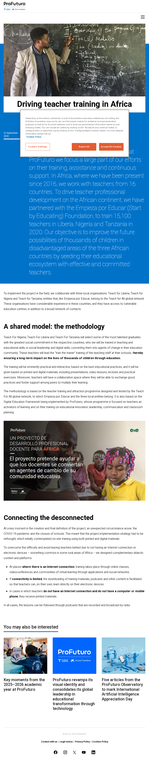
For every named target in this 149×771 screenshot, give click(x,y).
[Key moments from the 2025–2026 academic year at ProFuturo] (25, 655)
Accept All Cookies (111, 146)
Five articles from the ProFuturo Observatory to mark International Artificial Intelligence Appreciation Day (122, 689)
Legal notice (66, 742)
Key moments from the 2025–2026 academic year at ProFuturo (24, 684)
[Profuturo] (14, 6)
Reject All (84, 146)
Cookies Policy (100, 742)
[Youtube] (83, 752)
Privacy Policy (82, 742)
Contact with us (49, 742)
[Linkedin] (93, 752)
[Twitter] (74, 752)
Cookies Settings (37, 146)
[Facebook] (55, 752)
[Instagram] (65, 752)
